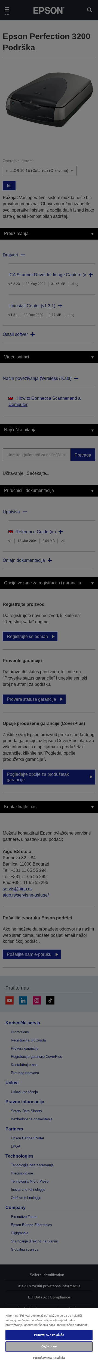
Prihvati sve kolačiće (49, 1335)
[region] (49, 1335)
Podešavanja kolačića (49, 1357)
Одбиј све (49, 1346)
